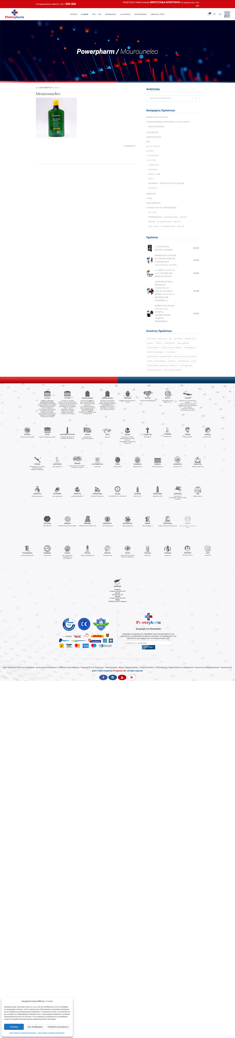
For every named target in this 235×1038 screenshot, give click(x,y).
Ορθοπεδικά (183, 361)
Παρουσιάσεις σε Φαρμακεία (181, 667)
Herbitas (153, 188)
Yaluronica (152, 156)
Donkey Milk (190, 339)
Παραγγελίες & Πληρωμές (92, 667)
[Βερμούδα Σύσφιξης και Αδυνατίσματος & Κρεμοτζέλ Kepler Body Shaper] (150, 260)
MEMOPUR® (154, 174)
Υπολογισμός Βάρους (173, 370)
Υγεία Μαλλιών (186, 366)
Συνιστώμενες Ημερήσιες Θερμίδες (162, 366)
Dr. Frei (152, 212)
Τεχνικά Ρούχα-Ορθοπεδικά (161, 208)
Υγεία (149, 198)
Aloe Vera (151, 339)
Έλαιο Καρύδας (183, 343)
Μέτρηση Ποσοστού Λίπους (185, 357)
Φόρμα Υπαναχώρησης (128, 667)
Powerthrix (169, 343)
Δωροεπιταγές (154, 137)
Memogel (153, 170)
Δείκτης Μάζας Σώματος (171, 348)
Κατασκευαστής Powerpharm (159, 357)
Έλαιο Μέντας (153, 348)
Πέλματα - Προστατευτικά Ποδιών (166, 183)
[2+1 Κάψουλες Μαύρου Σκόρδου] (150, 248)
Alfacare (151, 160)
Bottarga (178, 339)
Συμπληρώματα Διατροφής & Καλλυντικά (168, 122)
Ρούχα (193, 361)
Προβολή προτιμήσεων (58, 1027)
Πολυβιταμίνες (156, 127)
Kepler (150, 343)
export (150, 151)
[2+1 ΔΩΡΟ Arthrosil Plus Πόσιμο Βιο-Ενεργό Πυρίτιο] (150, 273)
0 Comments (129, 146)
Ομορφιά (151, 194)
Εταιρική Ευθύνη (146, 667)
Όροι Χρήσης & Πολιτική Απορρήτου (23, 1033)
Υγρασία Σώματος (154, 370)
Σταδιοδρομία (161, 667)
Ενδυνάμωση (153, 203)
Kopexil (158, 343)
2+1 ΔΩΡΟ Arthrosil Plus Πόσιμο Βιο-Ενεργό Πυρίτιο (165, 273)
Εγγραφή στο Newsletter (148, 629)
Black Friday (153, 146)
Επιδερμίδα (170, 352)
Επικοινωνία (226, 667)
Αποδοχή (14, 1027)
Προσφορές (152, 132)
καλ (148, 142)
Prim (150, 179)
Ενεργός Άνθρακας (155, 352)
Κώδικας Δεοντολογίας (69, 667)
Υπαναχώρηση (111, 667)
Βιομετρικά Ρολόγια (157, 117)
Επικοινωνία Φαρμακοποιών (207, 667)
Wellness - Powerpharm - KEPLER (166, 226)
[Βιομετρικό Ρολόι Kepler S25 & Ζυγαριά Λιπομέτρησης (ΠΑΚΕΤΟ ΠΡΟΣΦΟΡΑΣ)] (150, 313)
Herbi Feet (154, 165)
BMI (170, 339)
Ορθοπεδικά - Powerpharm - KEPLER (167, 217)
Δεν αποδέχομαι (35, 1027)
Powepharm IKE (119, 671)
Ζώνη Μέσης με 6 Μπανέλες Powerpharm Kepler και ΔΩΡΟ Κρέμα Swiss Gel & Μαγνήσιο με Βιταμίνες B (165, 291)
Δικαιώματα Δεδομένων (46, 667)
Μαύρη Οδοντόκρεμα (156, 361)
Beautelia (162, 339)
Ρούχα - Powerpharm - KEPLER (164, 222)
